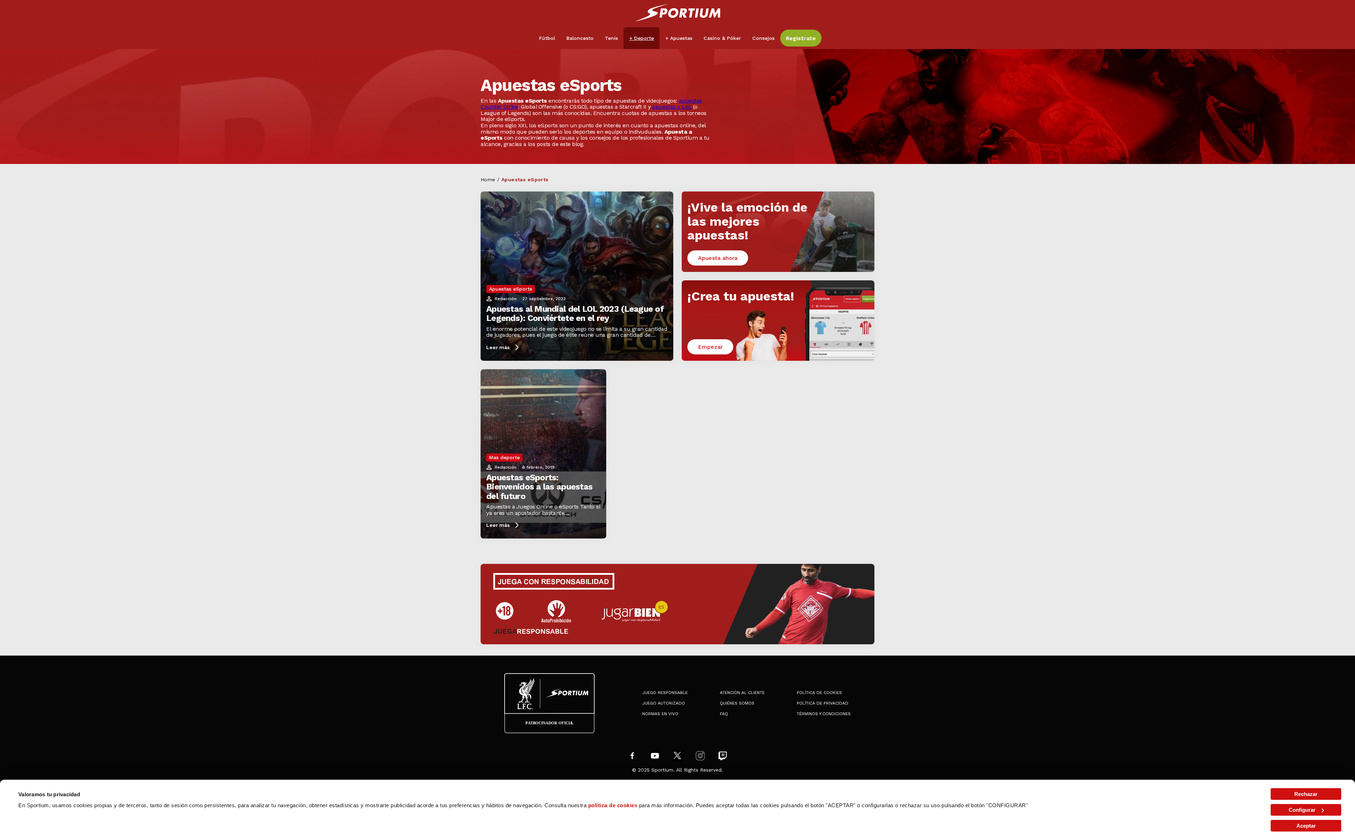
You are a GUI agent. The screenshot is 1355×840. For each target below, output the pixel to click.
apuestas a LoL (671, 106)
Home (488, 179)
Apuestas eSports (510, 289)
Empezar (710, 346)
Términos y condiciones (824, 713)
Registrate (801, 38)
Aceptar (1306, 826)
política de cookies (613, 805)
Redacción (506, 299)
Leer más (498, 347)
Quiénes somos (737, 703)
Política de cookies (819, 692)
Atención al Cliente (742, 692)
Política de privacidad (822, 703)
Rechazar (1306, 794)
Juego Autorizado (663, 703)
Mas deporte (504, 457)
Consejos (763, 38)
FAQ (724, 713)
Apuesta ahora (717, 258)
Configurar (1302, 810)
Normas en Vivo (660, 713)
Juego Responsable (665, 692)
